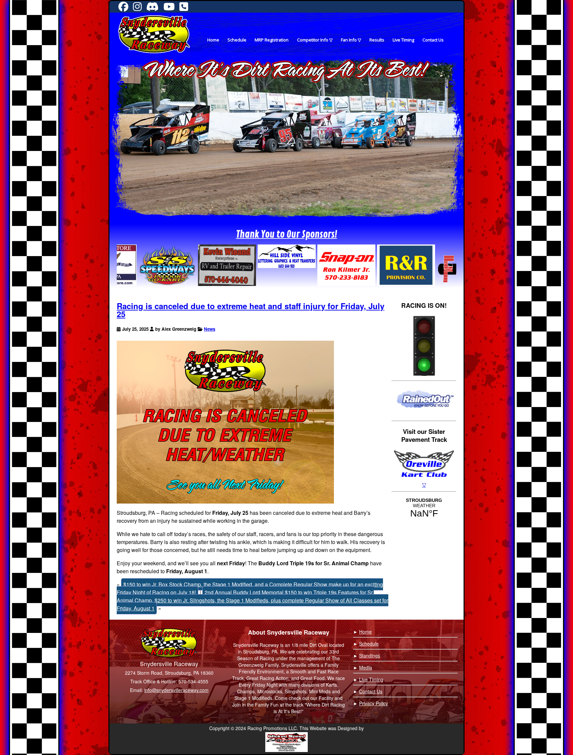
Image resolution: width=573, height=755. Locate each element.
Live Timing (403, 40)
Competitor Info (312, 40)
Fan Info (349, 40)
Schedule (236, 40)
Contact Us (433, 40)
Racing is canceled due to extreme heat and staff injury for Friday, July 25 (250, 309)
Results (376, 40)
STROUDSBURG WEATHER (424, 508)
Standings (369, 655)
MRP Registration (271, 40)
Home (213, 40)
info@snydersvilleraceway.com (176, 690)
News (209, 329)
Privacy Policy (373, 703)
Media (365, 667)
